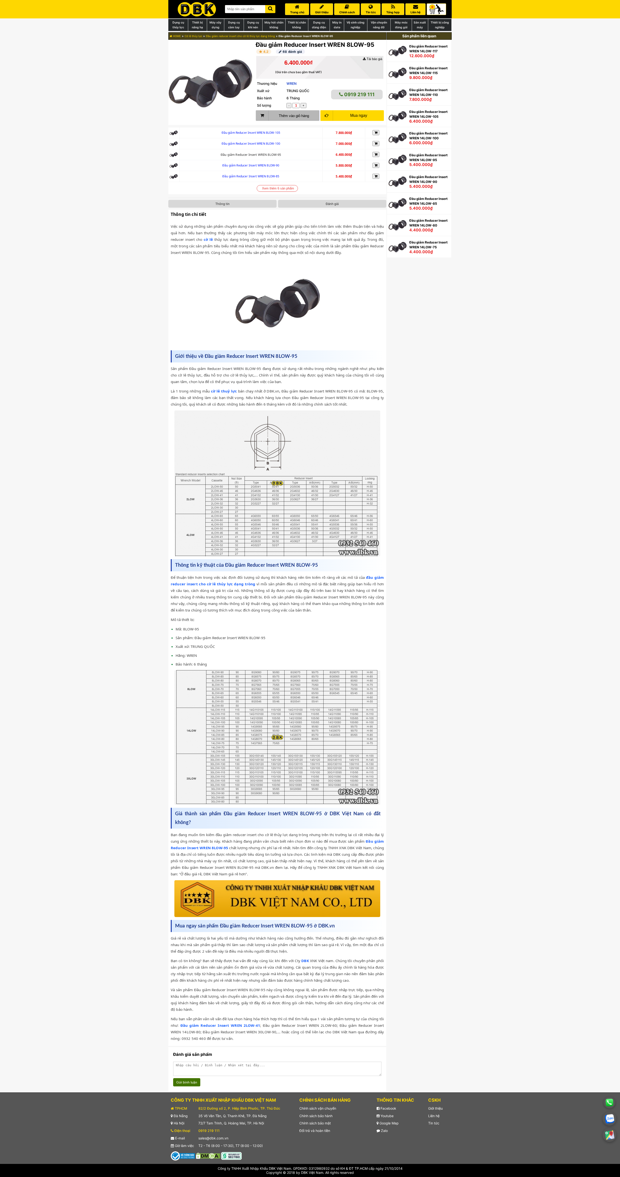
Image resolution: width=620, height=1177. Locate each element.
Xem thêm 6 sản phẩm (278, 188)
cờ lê (208, 239)
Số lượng (264, 105)
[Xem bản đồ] (609, 1135)
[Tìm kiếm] (270, 8)
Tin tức (433, 1123)
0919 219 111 (359, 94)
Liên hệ (434, 1116)
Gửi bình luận (186, 1082)
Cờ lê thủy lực (193, 36)
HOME (176, 36)
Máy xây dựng (215, 25)
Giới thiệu (435, 1108)
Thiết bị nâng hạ (197, 25)
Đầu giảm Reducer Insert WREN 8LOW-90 (250, 165)
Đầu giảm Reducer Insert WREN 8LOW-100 (251, 143)
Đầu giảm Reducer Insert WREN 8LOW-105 (251, 133)
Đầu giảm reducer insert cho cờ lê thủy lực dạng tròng (240, 36)
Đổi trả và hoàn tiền (314, 1131)
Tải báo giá (374, 59)
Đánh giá (332, 204)
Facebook (388, 1108)
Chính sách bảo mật (315, 1123)
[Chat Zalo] (609, 1118)
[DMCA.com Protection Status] (208, 1155)
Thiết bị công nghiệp (440, 25)
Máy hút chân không (273, 25)
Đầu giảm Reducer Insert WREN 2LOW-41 (220, 1025)
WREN (291, 83)
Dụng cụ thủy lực (178, 25)
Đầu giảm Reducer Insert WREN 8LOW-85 (250, 176)
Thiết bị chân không (297, 25)
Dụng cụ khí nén (253, 25)
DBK (305, 960)
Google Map (389, 1123)
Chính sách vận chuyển (317, 1108)
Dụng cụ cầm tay (234, 25)
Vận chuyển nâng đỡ (379, 25)
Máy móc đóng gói (401, 25)
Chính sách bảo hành (316, 1116)
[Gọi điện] (609, 1102)
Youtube (387, 1116)
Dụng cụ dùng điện (319, 25)
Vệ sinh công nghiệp (355, 25)
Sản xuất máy (420, 25)
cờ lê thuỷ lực (224, 391)
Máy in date (336, 25)
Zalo (384, 1131)
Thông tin (222, 204)
